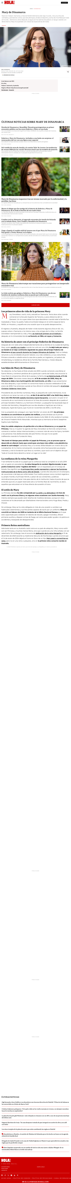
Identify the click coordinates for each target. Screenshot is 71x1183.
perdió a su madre (17, 347)
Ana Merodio (5, 69)
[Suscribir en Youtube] (15, 1175)
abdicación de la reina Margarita (49, 533)
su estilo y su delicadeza (45, 493)
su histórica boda (53, 376)
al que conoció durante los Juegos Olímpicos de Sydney (33, 352)
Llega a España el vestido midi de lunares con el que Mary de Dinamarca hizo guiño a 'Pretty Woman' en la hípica (28, 231)
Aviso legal (6, 1178)
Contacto (4, 1170)
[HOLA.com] (35, 1160)
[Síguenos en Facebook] (5, 1175)
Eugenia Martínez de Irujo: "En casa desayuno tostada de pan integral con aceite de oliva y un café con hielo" (34, 1123)
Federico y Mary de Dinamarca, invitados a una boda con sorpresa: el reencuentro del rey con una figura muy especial (27, 139)
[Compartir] (68, 72)
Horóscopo (4, 90)
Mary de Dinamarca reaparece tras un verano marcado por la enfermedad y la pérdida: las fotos (34, 200)
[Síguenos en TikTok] (11, 1175)
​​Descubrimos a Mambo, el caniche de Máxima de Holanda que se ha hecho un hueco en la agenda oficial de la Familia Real (35, 1135)
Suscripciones (5, 1166)
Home (31, 8)
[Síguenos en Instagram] (2, 1175)
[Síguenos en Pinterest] (18, 1175)
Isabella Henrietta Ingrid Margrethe (34, 398)
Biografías (37, 8)
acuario (11, 90)
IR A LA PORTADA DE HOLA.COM (36, 1182)
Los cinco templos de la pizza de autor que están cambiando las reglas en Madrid (28, 1129)
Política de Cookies (21, 1178)
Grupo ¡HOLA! (41, 1166)
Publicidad (4, 1168)
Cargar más (35, 305)
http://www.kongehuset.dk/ (19, 88)
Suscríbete (64, 2)
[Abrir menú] (2, 2)
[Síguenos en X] (8, 1175)
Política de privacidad (42, 1178)
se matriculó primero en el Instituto (46, 334)
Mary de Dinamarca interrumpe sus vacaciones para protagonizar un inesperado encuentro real (35, 284)
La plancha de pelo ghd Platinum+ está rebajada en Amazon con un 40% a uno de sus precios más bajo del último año (35, 1117)
